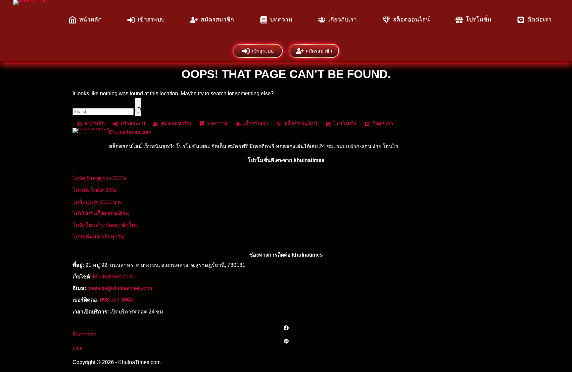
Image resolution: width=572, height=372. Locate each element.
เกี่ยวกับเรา (342, 19)
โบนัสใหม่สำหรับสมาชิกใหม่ (105, 225)
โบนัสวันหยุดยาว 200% (99, 178)
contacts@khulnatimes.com (119, 288)
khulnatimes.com (113, 276)
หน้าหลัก (90, 19)
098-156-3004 (116, 300)
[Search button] (138, 107)
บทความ (281, 19)
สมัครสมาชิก (217, 19)
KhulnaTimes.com (130, 132)
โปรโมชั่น (478, 19)
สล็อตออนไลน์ (411, 19)
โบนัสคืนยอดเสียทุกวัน (98, 236)
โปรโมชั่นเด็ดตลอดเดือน (100, 213)
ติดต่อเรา (539, 19)
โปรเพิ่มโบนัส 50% (94, 190)
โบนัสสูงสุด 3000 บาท (97, 202)
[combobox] (103, 111)
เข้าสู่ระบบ (151, 19)
